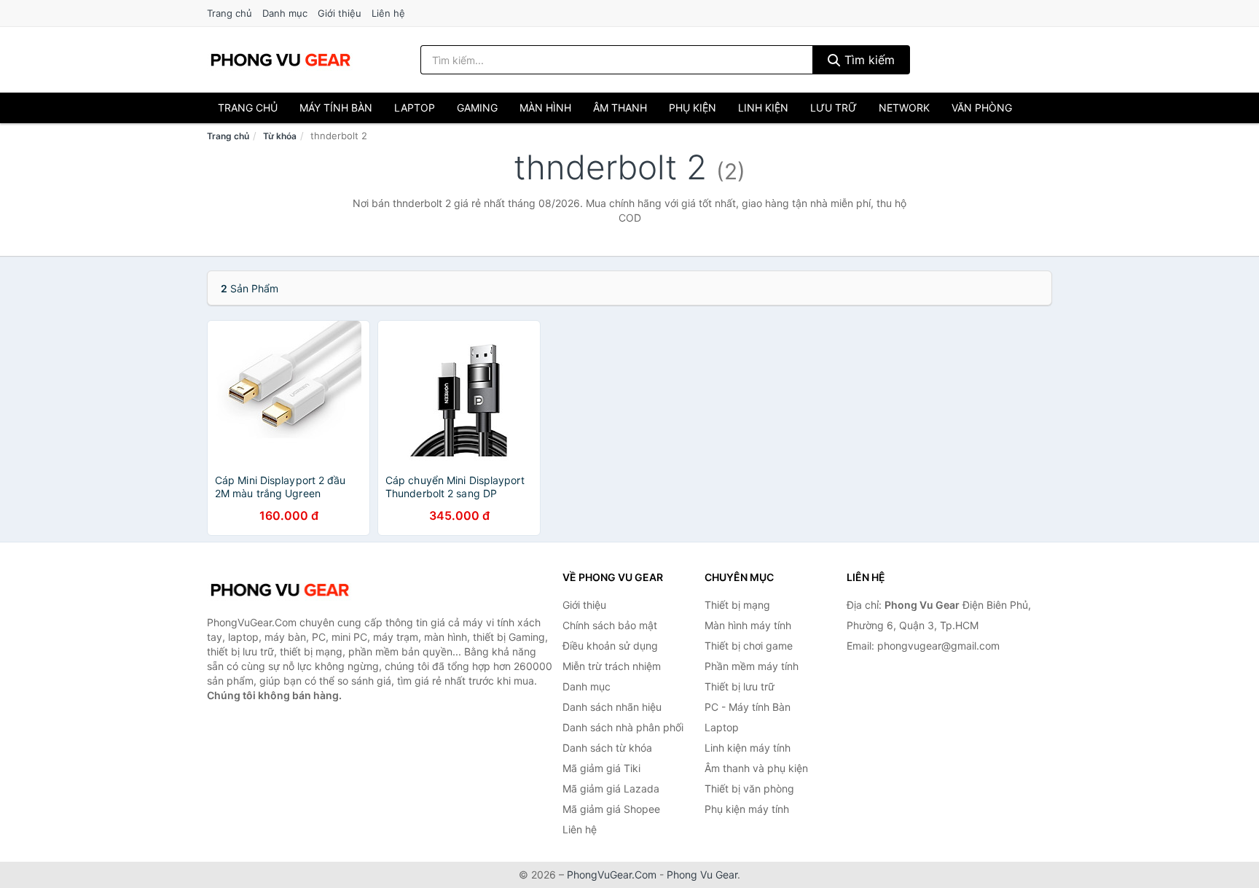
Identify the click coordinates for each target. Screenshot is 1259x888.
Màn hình (545, 107)
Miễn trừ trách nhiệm (611, 666)
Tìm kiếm (868, 59)
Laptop (414, 107)
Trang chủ (229, 13)
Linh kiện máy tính (748, 747)
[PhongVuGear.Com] (280, 60)
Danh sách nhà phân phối (622, 727)
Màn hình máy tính (748, 625)
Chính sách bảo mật (609, 625)
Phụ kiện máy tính (747, 809)
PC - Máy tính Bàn (748, 707)
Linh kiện (763, 107)
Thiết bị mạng (737, 605)
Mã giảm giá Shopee (611, 809)
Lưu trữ (833, 107)
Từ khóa (280, 136)
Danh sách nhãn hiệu (612, 707)
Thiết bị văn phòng (749, 788)
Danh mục (284, 13)
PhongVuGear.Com (611, 874)
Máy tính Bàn (335, 107)
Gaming (477, 107)
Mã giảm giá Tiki (601, 768)
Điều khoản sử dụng (610, 645)
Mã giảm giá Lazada (610, 788)
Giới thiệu (339, 13)
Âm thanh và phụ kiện (756, 768)
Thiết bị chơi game (749, 645)
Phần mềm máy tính (752, 666)
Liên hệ (388, 13)
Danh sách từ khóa (607, 747)
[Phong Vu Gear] (280, 590)
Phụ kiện (692, 107)
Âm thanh (620, 107)
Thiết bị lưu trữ (739, 686)
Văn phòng (982, 107)
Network (904, 107)
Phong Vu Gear (702, 874)
